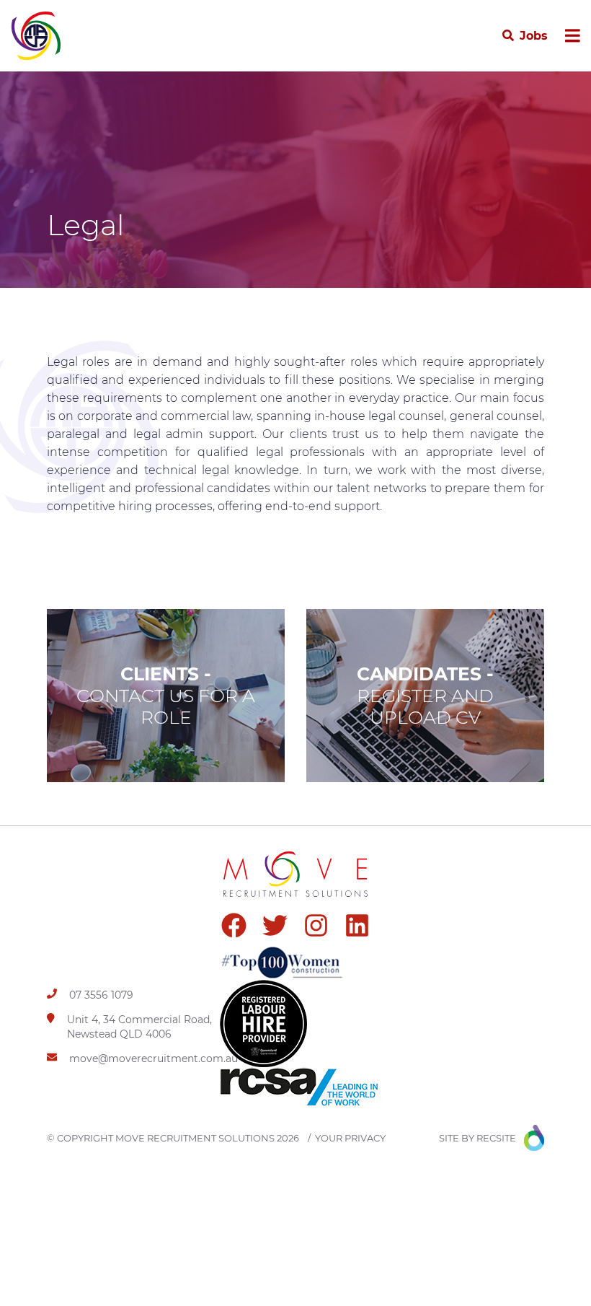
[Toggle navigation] (572, 36)
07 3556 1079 (101, 995)
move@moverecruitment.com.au (153, 1058)
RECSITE (496, 1138)
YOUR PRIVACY (350, 1138)
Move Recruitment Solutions (195, 1138)
